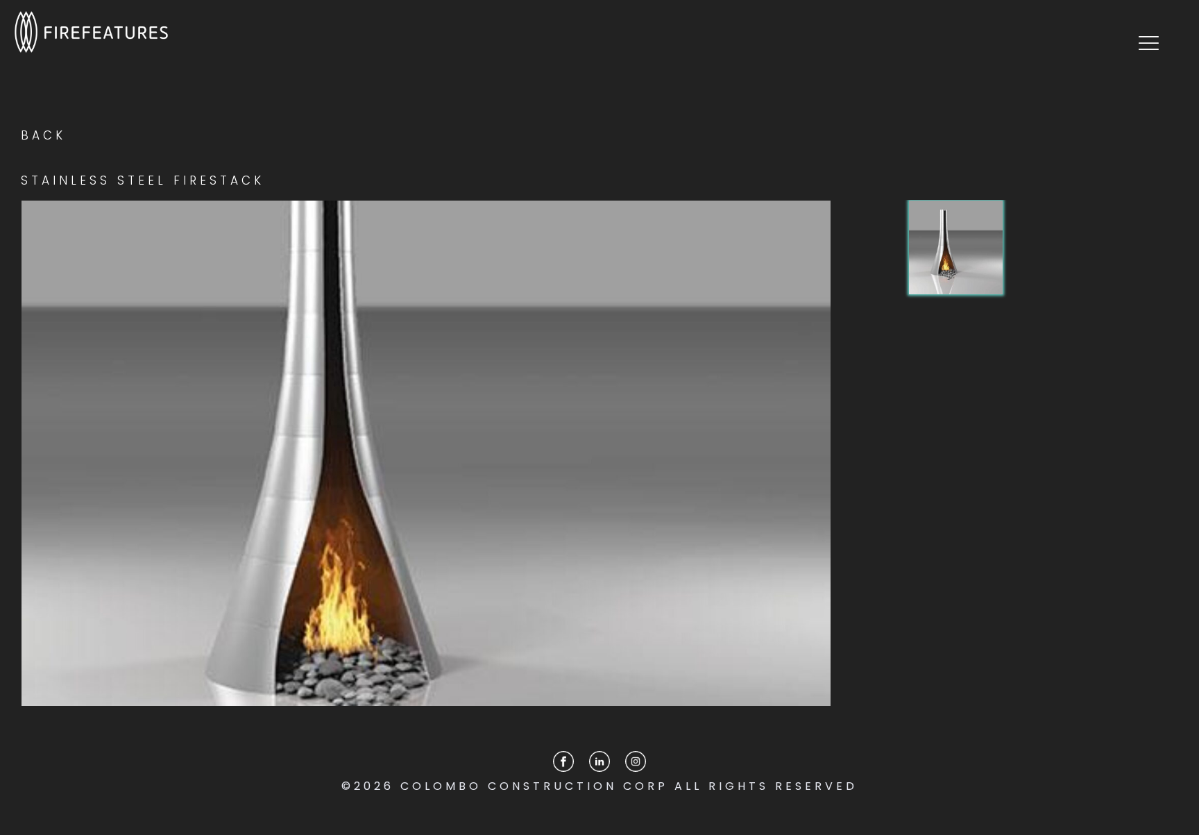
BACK (43, 135)
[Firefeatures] (91, 31)
